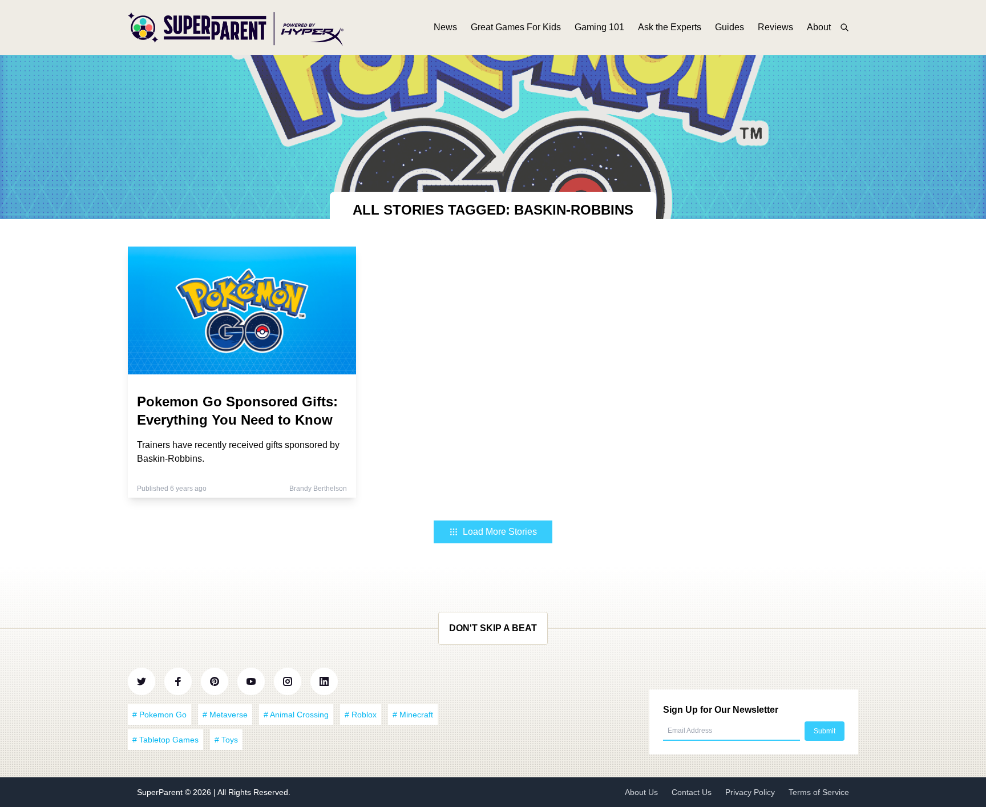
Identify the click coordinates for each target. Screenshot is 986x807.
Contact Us (692, 792)
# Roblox (361, 714)
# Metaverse (225, 714)
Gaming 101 (599, 27)
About (819, 27)
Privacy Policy (750, 792)
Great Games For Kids (516, 27)
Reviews (775, 27)
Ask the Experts (669, 27)
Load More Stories (500, 531)
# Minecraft (413, 714)
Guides (729, 27)
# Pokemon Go (159, 714)
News (445, 27)
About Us (641, 792)
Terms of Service (819, 792)
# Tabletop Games (165, 739)
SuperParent (161, 792)
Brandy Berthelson (318, 489)
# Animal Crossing (296, 714)
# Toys (226, 739)
